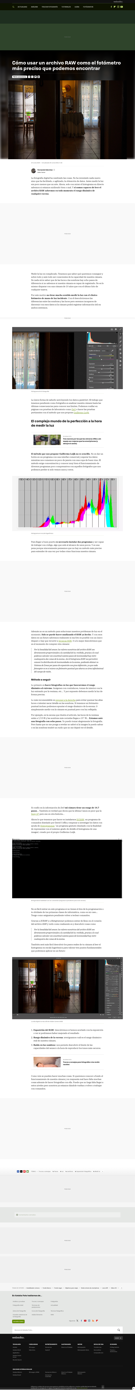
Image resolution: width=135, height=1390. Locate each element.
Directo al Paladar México (66, 1373)
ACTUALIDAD (22, 7)
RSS (93, 1320)
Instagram (118, 7)
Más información (82, 1388)
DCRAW (80, 819)
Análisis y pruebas (19, 1301)
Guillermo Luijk (81, 412)
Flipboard (115, 7)
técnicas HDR (65, 640)
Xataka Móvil (17, 1350)
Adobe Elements (37, 1315)
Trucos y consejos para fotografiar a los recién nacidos (81, 1063)
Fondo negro (58, 1288)
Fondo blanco (47, 1288)
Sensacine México (51, 1372)
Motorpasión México (81, 1373)
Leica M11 (105, 1288)
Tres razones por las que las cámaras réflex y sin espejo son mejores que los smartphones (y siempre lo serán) (82, 441)
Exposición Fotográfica (83, 1171)
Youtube (121, 7)
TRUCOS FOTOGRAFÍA (50, 7)
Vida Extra (32, 1350)
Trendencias (97, 1347)
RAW (52, 1315)
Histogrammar (47, 825)
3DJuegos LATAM (34, 1372)
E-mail (38, 77)
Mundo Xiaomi (17, 1360)
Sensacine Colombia (48, 1375)
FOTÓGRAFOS (88, 7)
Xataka (15, 1347)
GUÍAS (77, 7)
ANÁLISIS (34, 7)
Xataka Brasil (17, 1375)
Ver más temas (18, 1321)
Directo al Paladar (66, 1347)
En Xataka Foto (67, 436)
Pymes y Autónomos (113, 1350)
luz (63, 1171)
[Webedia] (118, 1)
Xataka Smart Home (17, 1356)
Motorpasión (81, 1347)
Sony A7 (35, 814)
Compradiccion (98, 1353)
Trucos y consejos (45, 1171)
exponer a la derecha (66, 700)
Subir (117, 1338)
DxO (74, 409)
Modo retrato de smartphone (90, 1288)
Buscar (119, 1330)
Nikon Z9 (114, 1288)
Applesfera (16, 1353)
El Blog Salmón (114, 1347)
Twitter (32, 77)
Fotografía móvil (18, 1305)
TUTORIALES (66, 7)
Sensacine (48, 1347)
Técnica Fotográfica (57, 1311)
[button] (46, 170)
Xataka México (17, 1372)
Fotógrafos (54, 1301)
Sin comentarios (20, 77)
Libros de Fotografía (19, 1311)
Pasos (56, 1171)
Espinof (47, 1350)
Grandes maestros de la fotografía (20, 1316)
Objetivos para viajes (71, 1288)
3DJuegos (32, 1347)
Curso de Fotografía (38, 1311)
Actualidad (54, 1305)
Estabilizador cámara (33, 1288)
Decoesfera (97, 1350)
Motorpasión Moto (83, 1350)
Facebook (111, 7)
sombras (70, 1171)
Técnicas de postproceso (36, 1306)
